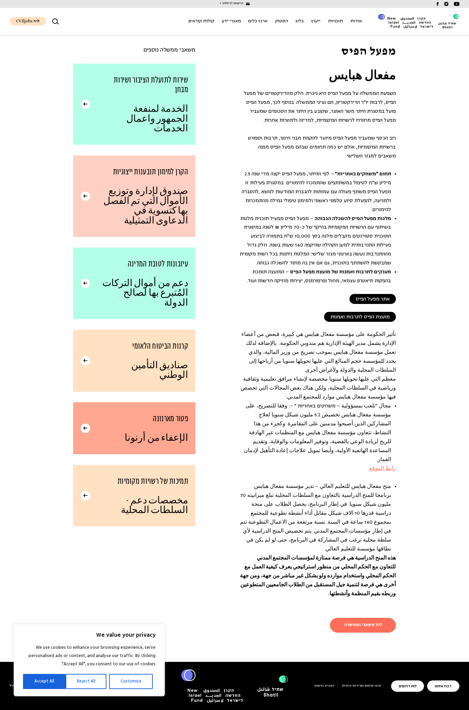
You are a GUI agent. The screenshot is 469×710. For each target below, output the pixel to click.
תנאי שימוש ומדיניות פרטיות (361, 686)
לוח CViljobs (27, 21)
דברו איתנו (443, 686)
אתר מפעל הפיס (373, 299)
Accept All (44, 681)
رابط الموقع (382, 469)
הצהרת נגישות (324, 686)
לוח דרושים (407, 686)
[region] (89, 660)
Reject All (86, 681)
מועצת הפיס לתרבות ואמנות (360, 317)
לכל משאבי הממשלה (363, 625)
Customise (131, 681)
